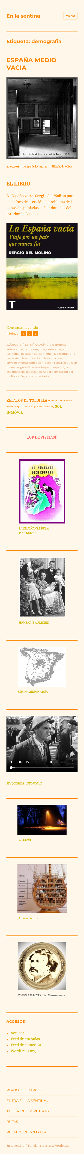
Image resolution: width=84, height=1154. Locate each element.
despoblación (52, 358)
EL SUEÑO (24, 840)
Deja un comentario (34, 376)
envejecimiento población (25, 362)
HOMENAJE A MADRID (34, 623)
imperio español (52, 367)
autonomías (14, 349)
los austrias (34, 371)
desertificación (31, 358)
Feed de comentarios (28, 1045)
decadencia (29, 353)
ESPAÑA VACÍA (35, 344)
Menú (70, 15)
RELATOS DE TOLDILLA (26, 1132)
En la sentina (23, 16)
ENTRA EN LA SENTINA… (27, 1101)
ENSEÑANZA (31, 528)
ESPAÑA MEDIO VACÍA (33, 692)
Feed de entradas (25, 1039)
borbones (31, 349)
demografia (47, 353)
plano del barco (27, 918)
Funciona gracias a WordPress (48, 1146)
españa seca (53, 362)
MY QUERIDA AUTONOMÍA (24, 783)
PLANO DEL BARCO (23, 1090)
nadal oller (50, 371)
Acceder (17, 1033)
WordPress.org (23, 1051)
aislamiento (58, 344)
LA (21, 528)
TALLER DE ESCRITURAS (27, 1111)
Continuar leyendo (22, 327)
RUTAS (12, 1122)
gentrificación (30, 367)
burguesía (46, 349)
